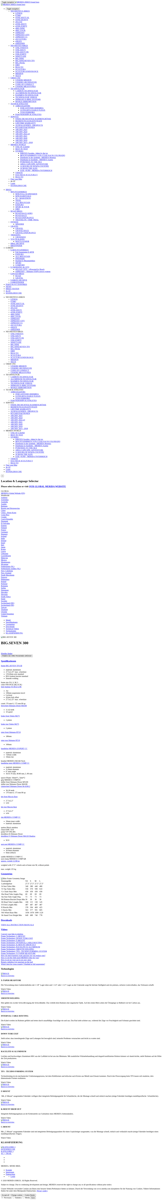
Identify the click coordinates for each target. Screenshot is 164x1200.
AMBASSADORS (22, 106)
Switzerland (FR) (7, 605)
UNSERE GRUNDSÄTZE (26, 82)
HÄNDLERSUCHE (19, 186)
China (3, 510)
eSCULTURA (21, 39)
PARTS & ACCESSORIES (16, 284)
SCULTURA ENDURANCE (26, 71)
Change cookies (16, 1195)
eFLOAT (18, 22)
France (3, 530)
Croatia (3, 517)
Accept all (5, 1195)
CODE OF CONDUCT (24, 84)
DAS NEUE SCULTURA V (26, 175)
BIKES (8, 190)
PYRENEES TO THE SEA (31, 162)
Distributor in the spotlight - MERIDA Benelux (38, 158)
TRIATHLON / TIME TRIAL (27, 220)
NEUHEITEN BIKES (19, 46)
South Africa (6, 597)
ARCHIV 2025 (21, 130)
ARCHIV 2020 (21, 138)
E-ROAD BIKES (17, 274)
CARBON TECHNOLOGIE (26, 91)
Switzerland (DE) (7, 603)
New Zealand (6, 573)
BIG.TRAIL (20, 63)
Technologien (11, 631)
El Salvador (5, 523)
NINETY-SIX (20, 56)
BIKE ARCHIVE (17, 243)
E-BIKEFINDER (17, 282)
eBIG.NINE (20, 28)
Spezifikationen (12, 622)
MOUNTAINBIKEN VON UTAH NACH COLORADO (42, 155)
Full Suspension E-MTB (24, 252)
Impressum (10, 1172)
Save (33, 1198)
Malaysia (4, 558)
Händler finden (6, 653)
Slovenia (4, 594)
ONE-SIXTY (20, 50)
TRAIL (18, 200)
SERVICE (15, 117)
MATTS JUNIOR (22, 241)
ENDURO (19, 205)
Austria (3, 504)
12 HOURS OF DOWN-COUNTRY (34, 166)
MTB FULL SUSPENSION (26, 194)
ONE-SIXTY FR (22, 52)
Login (13, 183)
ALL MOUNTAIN (22, 203)
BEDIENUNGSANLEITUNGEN (28, 121)
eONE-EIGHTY (21, 20)
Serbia (3, 588)
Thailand (4, 610)
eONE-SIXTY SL (22, 18)
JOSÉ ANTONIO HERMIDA (32, 108)
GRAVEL (14, 226)
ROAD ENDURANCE (24, 218)
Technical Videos (12, 629)
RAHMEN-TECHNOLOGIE (26, 95)
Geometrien (10, 624)
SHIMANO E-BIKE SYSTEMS (28, 99)
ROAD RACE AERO (24, 213)
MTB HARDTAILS (23, 196)
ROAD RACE (21, 215)
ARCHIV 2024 (21, 132)
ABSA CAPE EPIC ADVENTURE (34, 164)
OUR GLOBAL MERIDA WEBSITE (47, 486)
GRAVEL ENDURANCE (25, 233)
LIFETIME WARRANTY (25, 123)
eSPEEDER (20, 43)
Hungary (4, 534)
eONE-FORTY (21, 26)
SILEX (18, 76)
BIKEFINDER (16, 246)
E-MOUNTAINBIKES (20, 250)
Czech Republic (7, 519)
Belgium (4, 506)
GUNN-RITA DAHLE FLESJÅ (32, 110)
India (3, 538)
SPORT (18, 263)
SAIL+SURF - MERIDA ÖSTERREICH (36, 170)
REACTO (19, 67)
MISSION (19, 74)
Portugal (4, 584)
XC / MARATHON (23, 198)
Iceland (3, 536)
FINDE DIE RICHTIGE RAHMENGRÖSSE (33, 119)
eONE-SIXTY (21, 24)
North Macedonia (7, 575)
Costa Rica (5, 515)
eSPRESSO (19, 33)
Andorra (4, 498)
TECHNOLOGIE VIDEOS (26, 97)
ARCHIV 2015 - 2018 (24, 142)
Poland (3, 582)
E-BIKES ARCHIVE (19, 280)
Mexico (4, 560)
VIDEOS (19, 173)
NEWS (8, 287)
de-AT (8, 467)
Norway (4, 577)
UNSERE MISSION (23, 80)
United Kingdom (7, 614)
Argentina (5, 500)
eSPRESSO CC (21, 37)
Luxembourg (6, 556)
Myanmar (4, 564)
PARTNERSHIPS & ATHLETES (28, 114)
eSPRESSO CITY (22, 35)
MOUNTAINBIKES (19, 192)
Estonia (4, 526)
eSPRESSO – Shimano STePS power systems (32, 271)
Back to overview (7, 976)
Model (8, 620)
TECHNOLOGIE (17, 89)
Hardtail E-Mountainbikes (25, 261)
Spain (3, 599)
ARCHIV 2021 (21, 136)
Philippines (5, 579)
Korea (3, 549)
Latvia (3, 551)
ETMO (18, 15)
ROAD (18, 276)
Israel (3, 543)
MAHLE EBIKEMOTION (25, 102)
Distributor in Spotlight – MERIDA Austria (36, 160)
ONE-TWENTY (21, 48)
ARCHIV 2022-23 (22, 134)
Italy (2, 545)
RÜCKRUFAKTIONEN (25, 127)
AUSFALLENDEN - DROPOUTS (29, 125)
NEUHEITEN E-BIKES (20, 11)
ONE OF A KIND (22, 147)
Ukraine (4, 612)
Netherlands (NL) (7, 566)
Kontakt (9, 1170)
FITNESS (14, 222)
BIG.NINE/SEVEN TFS (25, 61)
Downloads (10, 627)
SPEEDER (19, 224)
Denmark (4, 521)
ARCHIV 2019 (21, 140)
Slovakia (4, 592)
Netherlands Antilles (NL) (11, 569)
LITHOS (18, 13)
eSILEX (18, 41)
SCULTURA (20, 69)
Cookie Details (30, 1195)
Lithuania (4, 554)
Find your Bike (16, 179)
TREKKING (16, 235)
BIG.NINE (19, 58)
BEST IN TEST (21, 149)
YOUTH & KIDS (17, 239)
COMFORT (20, 265)
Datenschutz (10, 1174)
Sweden (4, 601)
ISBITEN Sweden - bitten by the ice (34, 153)
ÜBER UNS (15, 78)
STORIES (19, 151)
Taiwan (4, 607)
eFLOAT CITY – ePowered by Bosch (29, 269)
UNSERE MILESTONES (25, 86)
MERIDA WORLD (18, 145)
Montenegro (5, 562)
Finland (4, 528)
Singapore (5, 590)
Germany (4, 532)
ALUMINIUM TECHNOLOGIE (28, 93)
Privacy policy (42, 1191)
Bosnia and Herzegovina (10, 508)
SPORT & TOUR (22, 207)
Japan (3, 547)
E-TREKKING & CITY (20, 267)
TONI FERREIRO (27, 112)
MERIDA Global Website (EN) (13, 493)
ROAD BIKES (16, 211)
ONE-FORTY (20, 54)
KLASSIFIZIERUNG (14, 633)
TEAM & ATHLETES (19, 104)
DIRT (17, 65)
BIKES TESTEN (12, 289)
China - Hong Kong (8, 513)
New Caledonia (7, 571)
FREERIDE (20, 259)
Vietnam (4, 616)
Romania (4, 586)
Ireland (3, 541)
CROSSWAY (20, 237)
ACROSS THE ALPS (28, 168)
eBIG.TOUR (20, 30)
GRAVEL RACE (22, 231)
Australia (4, 502)
